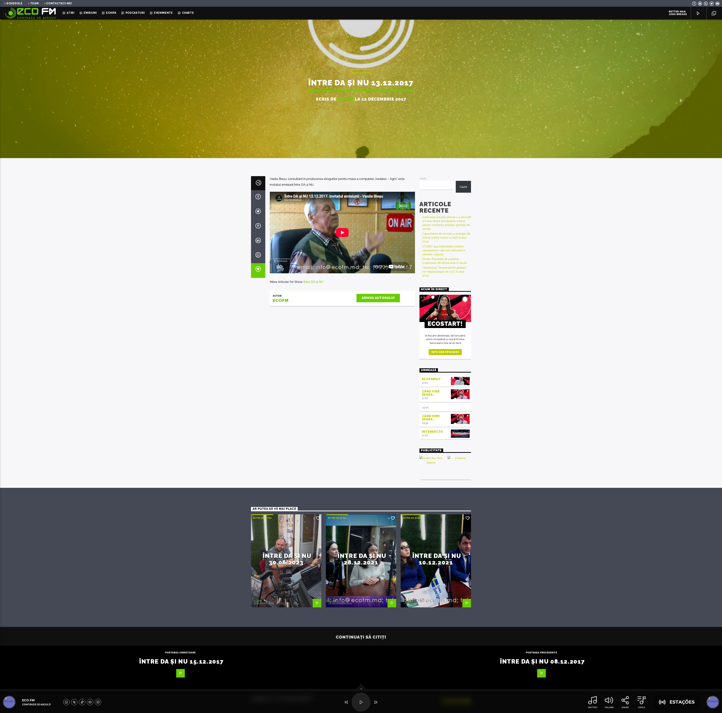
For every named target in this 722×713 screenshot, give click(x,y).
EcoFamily (431, 379)
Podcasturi (135, 12)
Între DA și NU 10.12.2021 (436, 559)
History (592, 707)
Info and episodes (445, 352)
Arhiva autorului (378, 298)
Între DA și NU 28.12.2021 (361, 559)
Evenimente (163, 12)
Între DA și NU (361, 72)
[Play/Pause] (361, 702)
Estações (682, 702)
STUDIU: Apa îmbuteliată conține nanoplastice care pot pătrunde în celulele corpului (444, 250)
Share (625, 707)
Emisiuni (90, 12)
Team (34, 3)
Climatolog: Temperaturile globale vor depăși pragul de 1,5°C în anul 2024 (444, 271)
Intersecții (432, 431)
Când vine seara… (431, 393)
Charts (188, 12)
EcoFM (346, 99)
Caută (422, 178)
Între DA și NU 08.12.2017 (542, 661)
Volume (609, 707)
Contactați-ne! (59, 3)
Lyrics (641, 707)
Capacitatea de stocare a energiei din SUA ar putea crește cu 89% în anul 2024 (446, 237)
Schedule (14, 3)
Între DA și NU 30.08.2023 (287, 559)
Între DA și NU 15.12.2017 (181, 661)
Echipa (111, 12)
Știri (70, 12)
